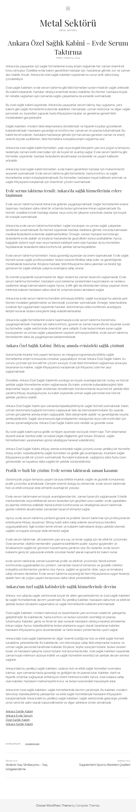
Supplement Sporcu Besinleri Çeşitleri (104, 764)
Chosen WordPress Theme (53, 805)
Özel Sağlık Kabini (18, 720)
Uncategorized (32, 744)
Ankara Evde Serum (19, 715)
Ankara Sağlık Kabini (19, 711)
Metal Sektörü (68, 23)
